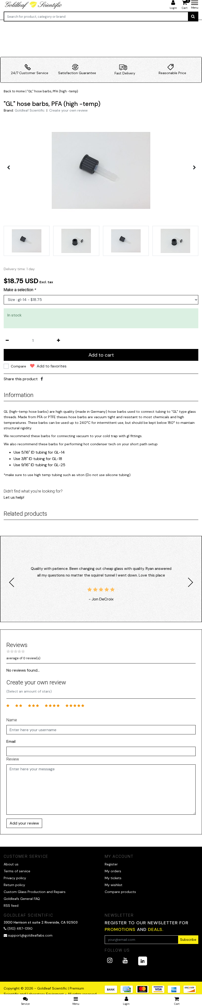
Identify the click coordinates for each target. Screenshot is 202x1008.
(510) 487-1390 (19, 928)
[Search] (193, 16)
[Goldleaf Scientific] (34, 5)
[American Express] (176, 991)
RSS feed (11, 905)
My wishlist (113, 885)
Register (111, 864)
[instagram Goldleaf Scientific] (110, 960)
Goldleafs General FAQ (22, 898)
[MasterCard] (144, 991)
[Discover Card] (191, 991)
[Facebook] (42, 378)
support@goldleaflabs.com (30, 935)
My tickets (113, 878)
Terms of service (17, 871)
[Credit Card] (128, 991)
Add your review (24, 823)
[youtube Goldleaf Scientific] (125, 960)
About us (11, 864)
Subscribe (188, 939)
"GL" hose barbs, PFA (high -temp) (52, 91)
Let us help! (14, 497)
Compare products (120, 892)
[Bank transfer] (112, 991)
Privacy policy (15, 878)
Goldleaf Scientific (30, 110)
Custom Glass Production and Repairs (35, 892)
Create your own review (68, 110)
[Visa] (160, 991)
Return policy (14, 885)
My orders (113, 871)
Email (11, 741)
